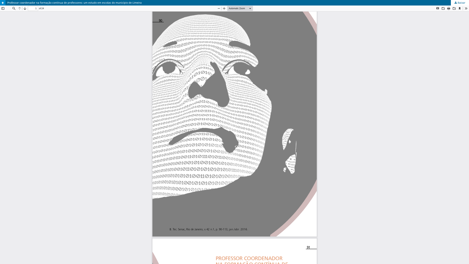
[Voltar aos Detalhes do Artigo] (2, 3)
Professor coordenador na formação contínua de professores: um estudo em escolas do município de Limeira (74, 2)
